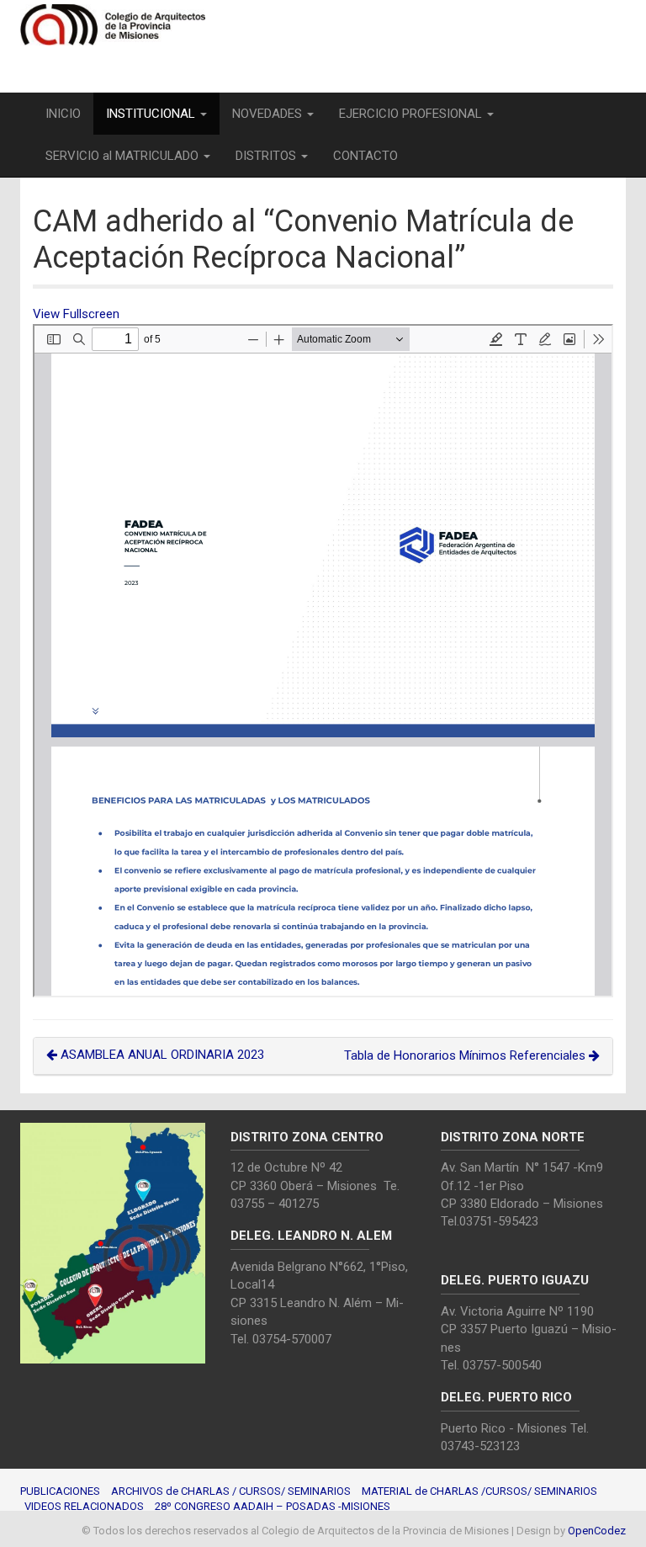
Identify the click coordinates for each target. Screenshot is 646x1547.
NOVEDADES (268, 113)
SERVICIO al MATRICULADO (123, 155)
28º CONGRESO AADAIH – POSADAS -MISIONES (272, 1506)
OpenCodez (597, 1530)
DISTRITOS (267, 155)
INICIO (63, 113)
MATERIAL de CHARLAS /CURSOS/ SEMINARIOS (479, 1491)
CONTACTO (365, 155)
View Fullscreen (76, 314)
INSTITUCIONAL (152, 113)
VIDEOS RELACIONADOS (84, 1506)
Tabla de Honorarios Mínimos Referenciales (466, 1055)
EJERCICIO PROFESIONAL (412, 113)
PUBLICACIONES (60, 1491)
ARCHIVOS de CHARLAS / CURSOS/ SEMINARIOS (231, 1491)
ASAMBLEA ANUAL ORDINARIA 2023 (160, 1054)
